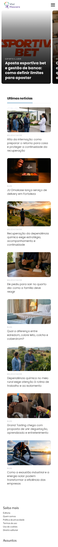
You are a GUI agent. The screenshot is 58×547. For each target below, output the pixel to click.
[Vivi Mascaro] (12, 5)
